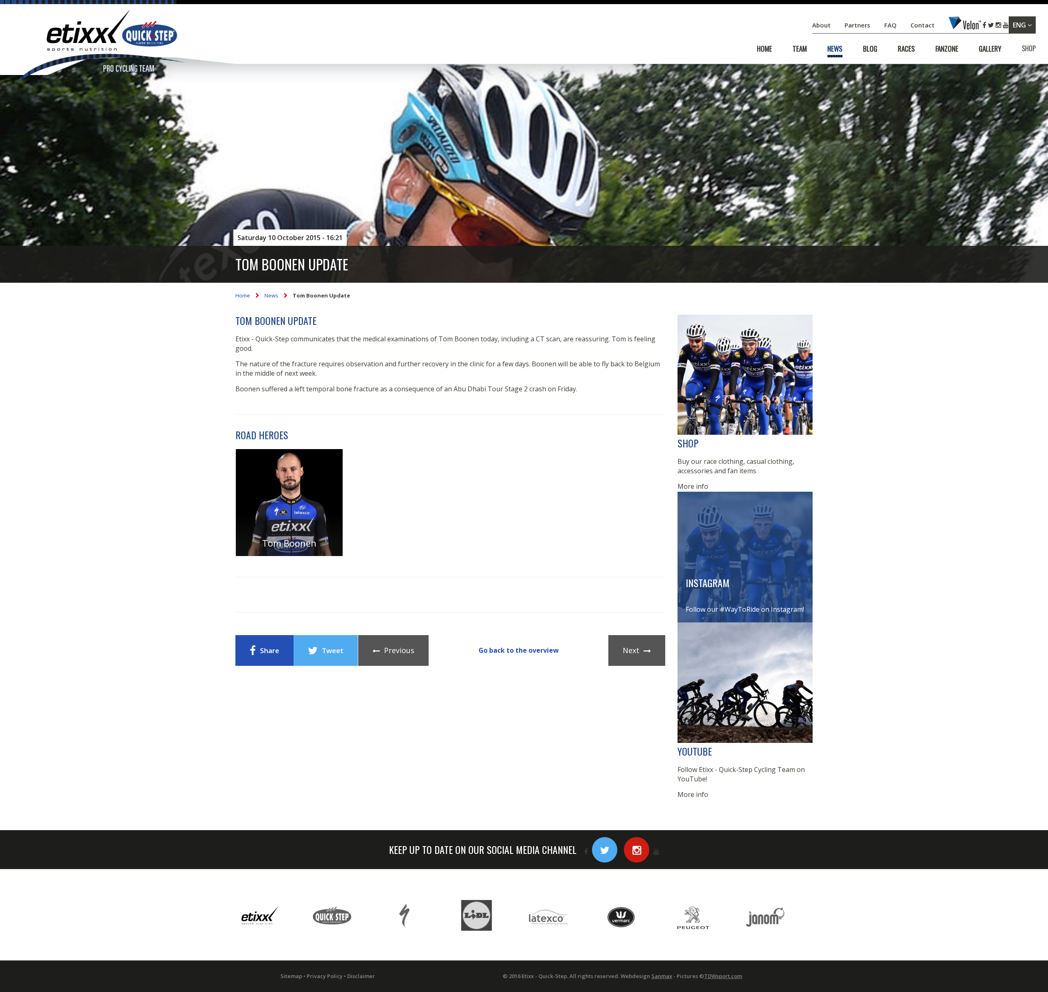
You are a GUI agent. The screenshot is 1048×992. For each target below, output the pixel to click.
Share (269, 650)
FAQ (890, 25)
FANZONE (946, 49)
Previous (399, 650)
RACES (906, 49)
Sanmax (661, 976)
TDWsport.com (723, 976)
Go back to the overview (519, 650)
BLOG (870, 49)
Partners (858, 25)
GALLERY (990, 49)
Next (631, 650)
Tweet (332, 650)
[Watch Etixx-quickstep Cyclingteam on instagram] (636, 850)
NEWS (834, 49)
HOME (764, 49)
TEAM (800, 49)
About (822, 25)
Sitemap (291, 976)
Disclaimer (361, 976)
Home (242, 295)
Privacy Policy (325, 976)
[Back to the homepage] (98, 49)
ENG (1020, 25)
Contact (923, 25)
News (271, 295)
